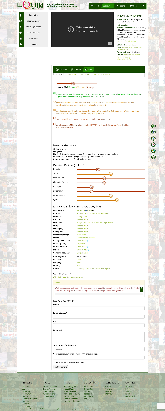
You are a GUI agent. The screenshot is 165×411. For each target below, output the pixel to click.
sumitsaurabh (62, 119)
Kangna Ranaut (127, 47)
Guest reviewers (70, 391)
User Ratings (48, 391)
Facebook (81, 210)
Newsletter (88, 389)
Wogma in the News (72, 401)
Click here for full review (126, 41)
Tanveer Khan (130, 45)
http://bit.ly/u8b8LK (96, 113)
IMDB (89, 210)
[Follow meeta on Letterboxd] (153, 151)
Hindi (79, 262)
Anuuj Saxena (82, 216)
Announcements (71, 399)
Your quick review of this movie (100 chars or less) (75, 354)
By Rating (26, 391)
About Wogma (70, 386)
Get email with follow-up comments (70, 362)
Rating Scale (69, 396)
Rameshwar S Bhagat (86, 237)
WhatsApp (129, 386)
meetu (57, 282)
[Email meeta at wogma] (153, 157)
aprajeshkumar (62, 125)
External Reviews (50, 386)
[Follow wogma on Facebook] (153, 132)
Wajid (84, 240)
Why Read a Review (72, 394)
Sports (127, 57)
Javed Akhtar (82, 250)
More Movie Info (124, 59)
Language (26, 401)
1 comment (95, 74)
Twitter (87, 391)
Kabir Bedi (138, 47)
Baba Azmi (81, 234)
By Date (25, 386)
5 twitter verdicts (84, 74)
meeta (79, 259)
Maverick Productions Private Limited (92, 213)
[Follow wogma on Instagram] (153, 144)
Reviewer (26, 406)
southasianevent (63, 111)
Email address (60, 313)
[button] (95, 5)
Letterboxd (89, 396)
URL (55, 321)
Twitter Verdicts (49, 389)
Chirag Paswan (122, 49)
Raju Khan (81, 243)
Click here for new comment (70, 277)
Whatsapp (88, 386)
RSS (85, 399)
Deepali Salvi (82, 253)
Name (56, 304)
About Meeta (69, 389)
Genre (25, 396)
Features (108, 391)
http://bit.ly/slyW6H (64, 127)
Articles (108, 386)
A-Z (23, 389)
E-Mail (127, 389)
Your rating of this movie (64, 345)
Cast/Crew (26, 394)
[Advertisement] (33, 62)
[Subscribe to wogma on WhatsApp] (153, 126)
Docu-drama (136, 54)
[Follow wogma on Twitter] (153, 138)
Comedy (127, 54)
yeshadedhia (61, 102)
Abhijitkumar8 (62, 94)
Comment (57, 330)
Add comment (105, 74)
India (79, 265)
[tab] (61, 69)
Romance (120, 57)
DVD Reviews (48, 396)
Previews (108, 389)
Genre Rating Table (30, 399)
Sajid (79, 240)
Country (25, 403)
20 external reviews (71, 74)
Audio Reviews (49, 394)
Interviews (109, 394)
